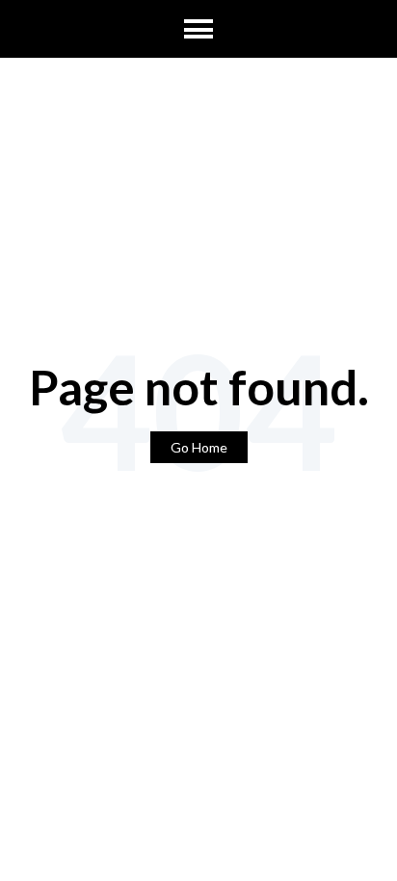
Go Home (199, 447)
